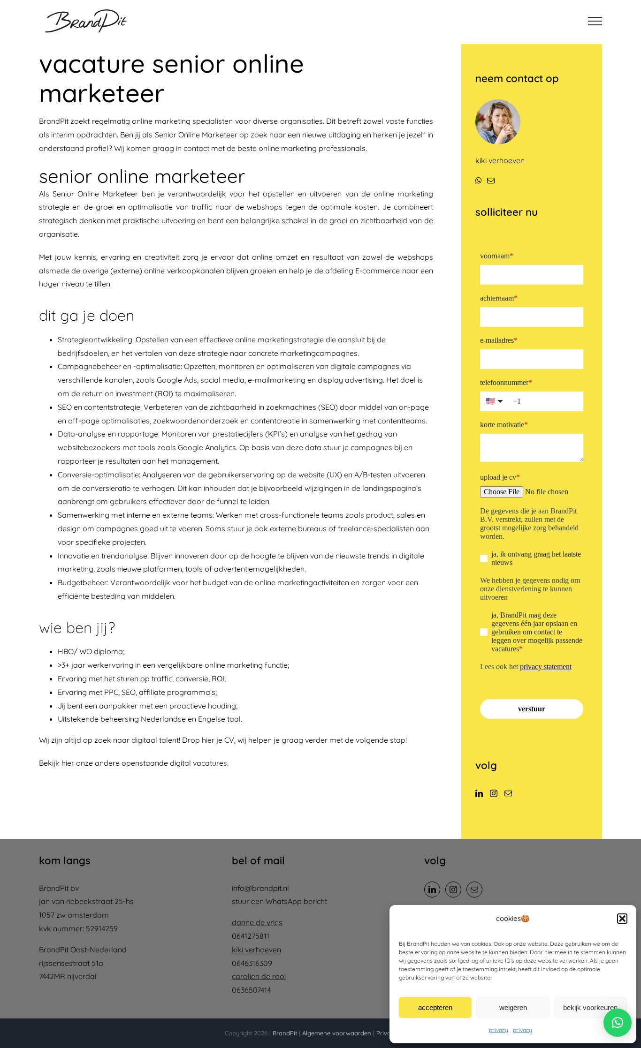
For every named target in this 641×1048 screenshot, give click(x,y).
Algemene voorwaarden (336, 1033)
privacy (498, 1029)
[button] (622, 918)
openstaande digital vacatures (174, 763)
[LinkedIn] (479, 793)
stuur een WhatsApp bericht (279, 901)
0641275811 (250, 936)
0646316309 (252, 963)
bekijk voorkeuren (590, 1007)
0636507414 (251, 990)
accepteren (435, 1007)
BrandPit (285, 1033)
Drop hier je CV (208, 740)
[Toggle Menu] (595, 21)
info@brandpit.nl (260, 888)
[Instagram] (493, 793)
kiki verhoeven (256, 949)
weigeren (513, 1007)
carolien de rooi (259, 976)
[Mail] (508, 793)
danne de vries (257, 922)
